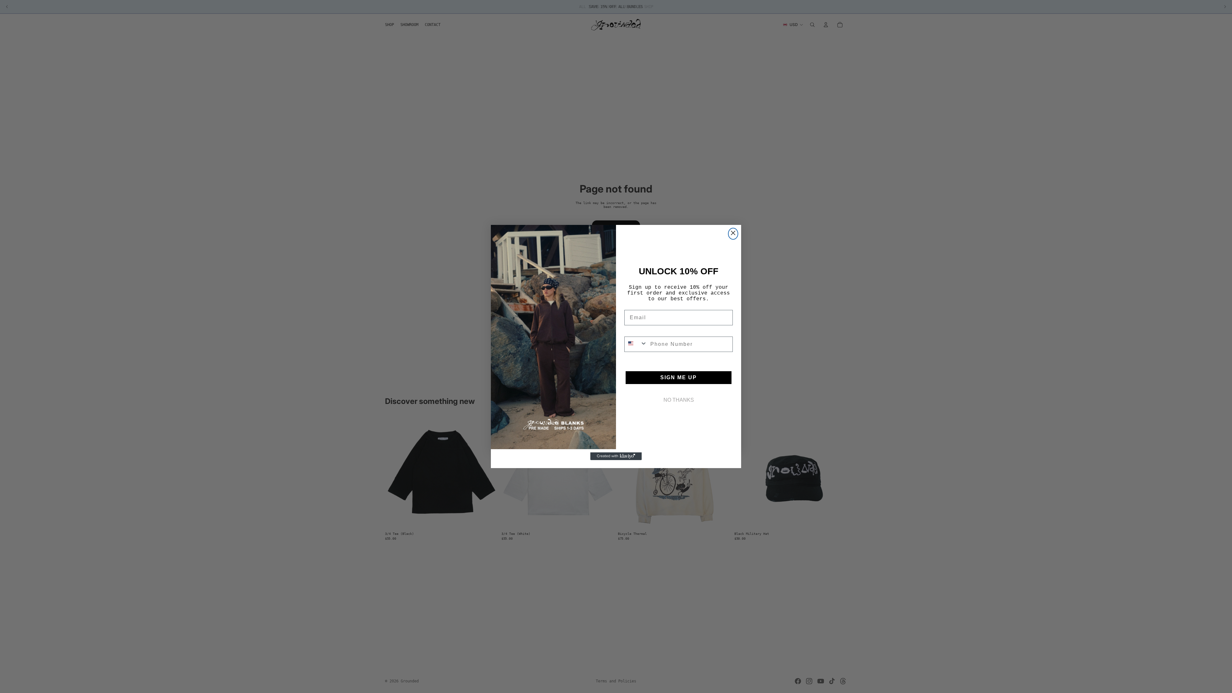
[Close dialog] (733, 233)
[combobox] (636, 344)
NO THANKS (678, 400)
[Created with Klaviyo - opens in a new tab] (616, 456)
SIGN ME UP (678, 377)
